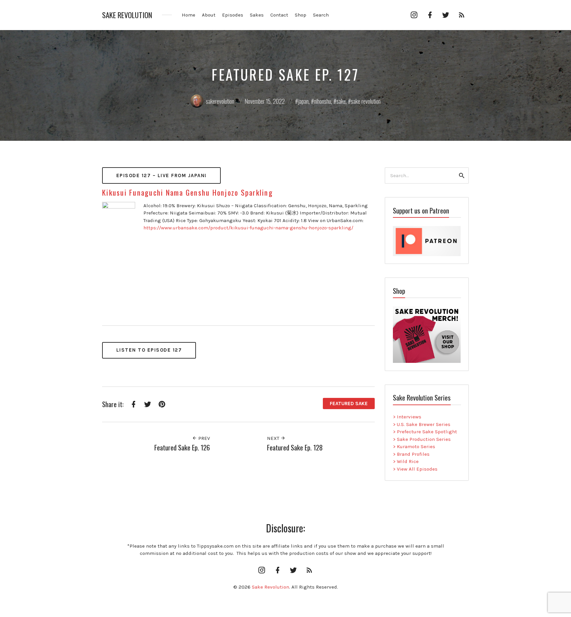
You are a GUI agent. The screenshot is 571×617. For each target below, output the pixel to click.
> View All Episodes (415, 469)
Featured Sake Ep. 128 (295, 447)
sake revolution (366, 101)
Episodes (232, 15)
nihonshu (322, 101)
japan (303, 101)
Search (321, 15)
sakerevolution (220, 101)
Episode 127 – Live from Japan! (161, 175)
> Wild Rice (406, 461)
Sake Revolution (127, 15)
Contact (279, 15)
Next (274, 438)
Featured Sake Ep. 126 (182, 447)
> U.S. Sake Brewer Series (421, 424)
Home (188, 15)
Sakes (257, 15)
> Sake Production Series (422, 439)
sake (341, 101)
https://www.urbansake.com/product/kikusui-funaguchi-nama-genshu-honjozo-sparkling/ (248, 228)
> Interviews (407, 417)
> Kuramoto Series (414, 446)
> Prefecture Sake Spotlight (425, 432)
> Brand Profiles (411, 454)
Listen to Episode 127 (149, 350)
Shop (300, 15)
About (208, 15)
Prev (203, 438)
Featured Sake (349, 403)
